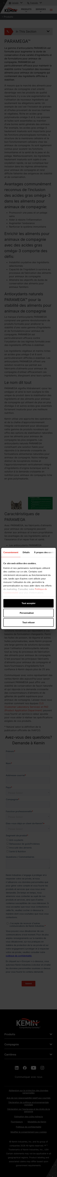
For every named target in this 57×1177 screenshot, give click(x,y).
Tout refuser (28, 622)
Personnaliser (27, 613)
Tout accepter (29, 603)
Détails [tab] (26, 552)
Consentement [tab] (10, 552)
